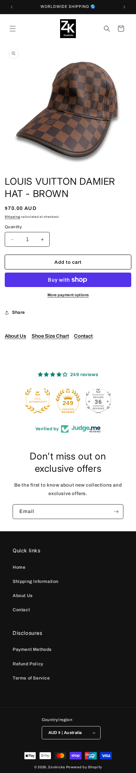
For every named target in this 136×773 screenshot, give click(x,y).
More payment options (68, 295)
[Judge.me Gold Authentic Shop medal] (37, 400)
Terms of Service (31, 678)
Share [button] (18, 312)
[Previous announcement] (12, 7)
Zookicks (56, 767)
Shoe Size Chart (50, 336)
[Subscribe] (116, 511)
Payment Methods (32, 649)
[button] (13, 29)
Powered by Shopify (84, 767)
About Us (15, 336)
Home (19, 567)
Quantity (13, 227)
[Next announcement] (124, 7)
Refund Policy (28, 664)
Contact (83, 336)
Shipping (12, 216)
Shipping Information (36, 581)
